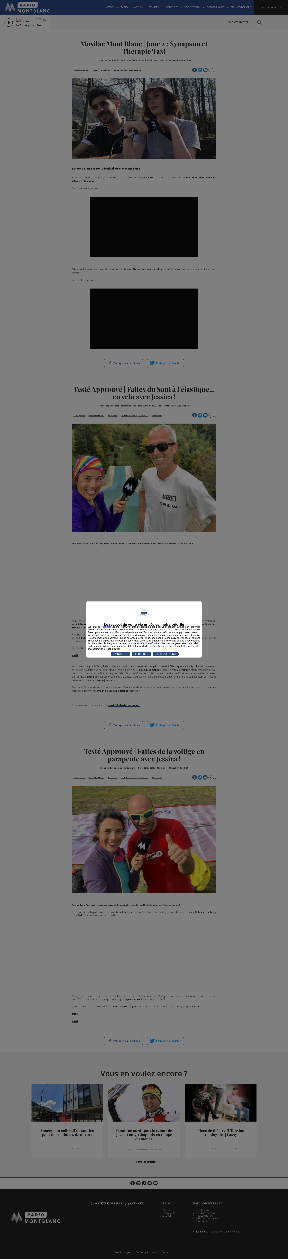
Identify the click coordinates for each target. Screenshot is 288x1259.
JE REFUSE (141, 654)
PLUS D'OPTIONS (166, 654)
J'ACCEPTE (120, 654)
